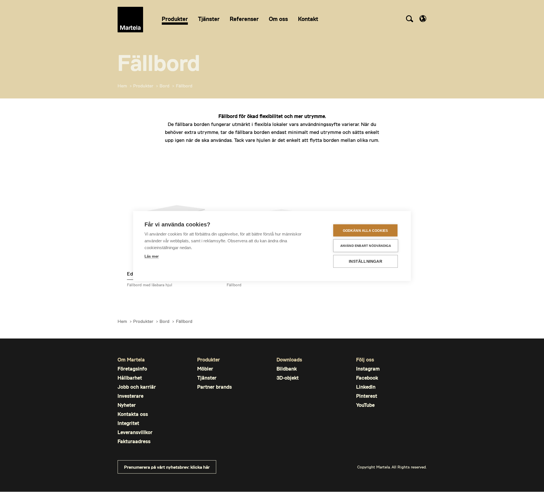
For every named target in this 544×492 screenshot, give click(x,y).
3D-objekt (288, 378)
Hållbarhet (130, 378)
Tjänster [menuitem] (209, 18)
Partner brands (214, 387)
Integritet (128, 423)
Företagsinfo (132, 369)
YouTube (365, 405)
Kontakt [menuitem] (308, 18)
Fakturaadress (134, 441)
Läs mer (151, 256)
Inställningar (365, 261)
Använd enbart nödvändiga (365, 245)
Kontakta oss (133, 414)
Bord (164, 85)
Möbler (205, 369)
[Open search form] (409, 19)
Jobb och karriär (137, 387)
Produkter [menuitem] (175, 18)
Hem (122, 85)
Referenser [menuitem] (244, 18)
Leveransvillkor (135, 432)
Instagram (368, 369)
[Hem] (130, 19)
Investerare (130, 396)
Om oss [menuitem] (278, 18)
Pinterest (366, 396)
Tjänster (206, 378)
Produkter (143, 85)
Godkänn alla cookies (365, 230)
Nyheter (127, 405)
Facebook (367, 378)
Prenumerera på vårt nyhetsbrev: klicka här (167, 467)
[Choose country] (422, 18)
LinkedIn (365, 387)
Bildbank (287, 369)
